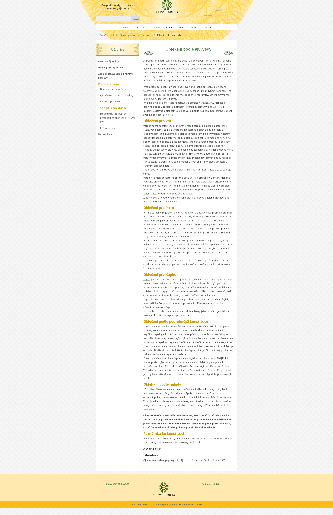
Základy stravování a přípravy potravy (115, 75)
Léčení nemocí (108, 128)
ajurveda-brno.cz (146, 504)
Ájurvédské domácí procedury (116, 95)
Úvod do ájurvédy (108, 61)
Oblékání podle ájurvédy (113, 107)
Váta (188, 125)
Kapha (146, 279)
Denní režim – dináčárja (113, 89)
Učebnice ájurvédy (162, 27)
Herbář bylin (105, 134)
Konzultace (140, 27)
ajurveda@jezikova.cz (117, 483)
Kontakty (207, 27)
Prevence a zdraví (141, 35)
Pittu (191, 212)
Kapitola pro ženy (110, 101)
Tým (193, 27)
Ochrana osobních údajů (190, 504)
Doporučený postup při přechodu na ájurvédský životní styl (117, 117)
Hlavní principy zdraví (110, 67)
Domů (125, 27)
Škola (181, 27)
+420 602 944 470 (210, 483)
